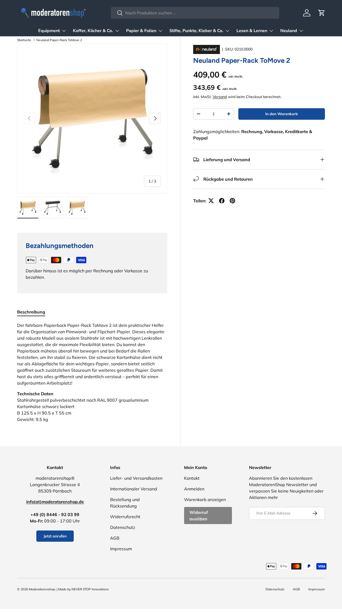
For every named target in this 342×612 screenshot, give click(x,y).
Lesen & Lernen (251, 31)
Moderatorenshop (42, 589)
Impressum (121, 548)
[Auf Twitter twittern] (211, 200)
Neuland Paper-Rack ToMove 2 (59, 40)
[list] (92, 118)
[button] (322, 13)
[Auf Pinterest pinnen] (232, 200)
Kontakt (192, 478)
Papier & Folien (141, 31)
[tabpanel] (92, 372)
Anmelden (194, 488)
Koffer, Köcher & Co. (93, 31)
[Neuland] (207, 49)
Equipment (49, 31)
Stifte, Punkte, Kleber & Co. (196, 31)
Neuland (288, 31)
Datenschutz (122, 527)
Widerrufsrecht (125, 516)
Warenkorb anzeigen (205, 499)
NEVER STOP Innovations (90, 589)
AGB (114, 538)
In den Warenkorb (281, 113)
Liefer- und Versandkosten (136, 478)
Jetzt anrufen (55, 536)
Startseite (24, 40)
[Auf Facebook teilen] (221, 200)
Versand (220, 96)
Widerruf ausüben (198, 515)
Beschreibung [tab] (31, 312)
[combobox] (195, 13)
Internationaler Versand (133, 488)
